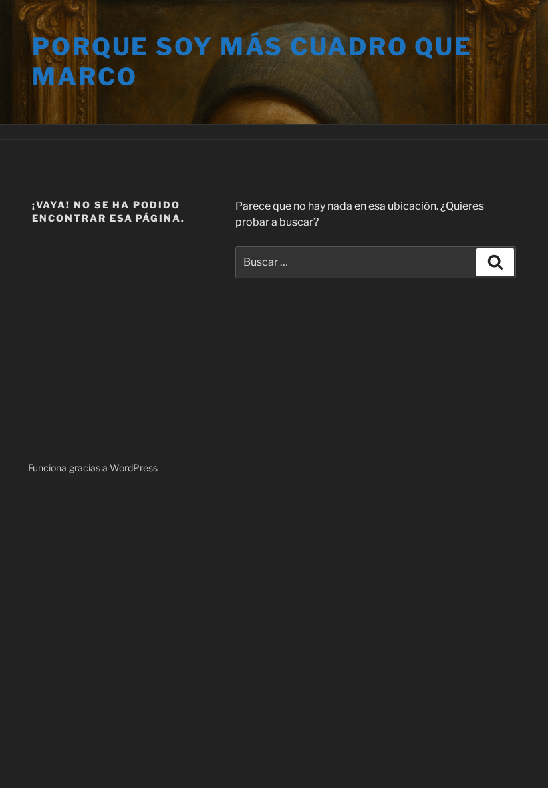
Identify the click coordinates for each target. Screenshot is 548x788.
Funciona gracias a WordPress (93, 467)
